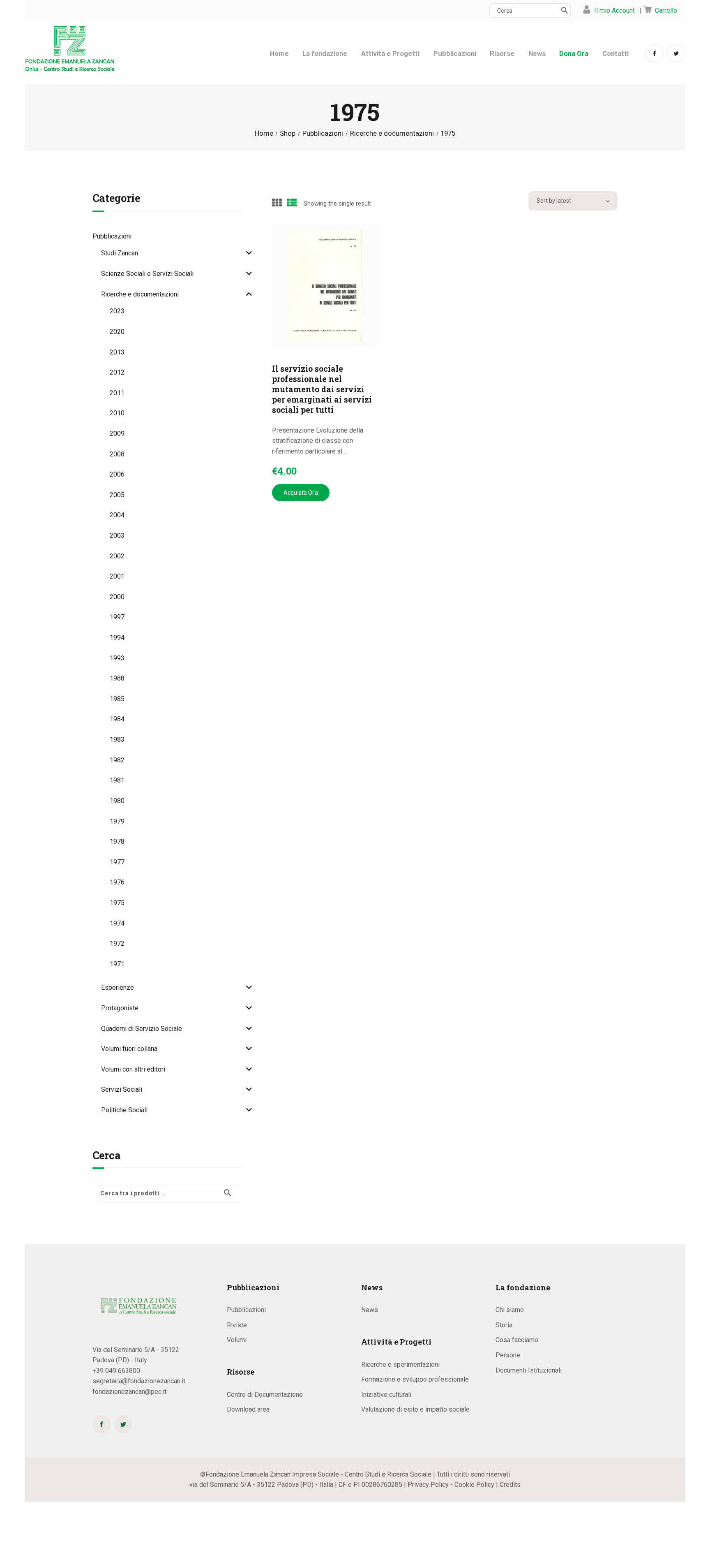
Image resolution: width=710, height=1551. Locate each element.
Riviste (237, 1325)
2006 (117, 474)
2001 (117, 576)
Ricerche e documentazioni (392, 133)
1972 (117, 943)
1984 (117, 719)
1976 (117, 882)
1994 (117, 637)
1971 (117, 964)
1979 (117, 821)
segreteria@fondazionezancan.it (138, 1381)
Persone (508, 1355)
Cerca (231, 1193)
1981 (117, 780)
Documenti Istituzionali (529, 1370)
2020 (117, 332)
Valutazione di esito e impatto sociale (415, 1409)
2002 (117, 556)
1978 (117, 841)
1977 (117, 862)
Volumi (237, 1340)
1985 (117, 699)
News (369, 1310)
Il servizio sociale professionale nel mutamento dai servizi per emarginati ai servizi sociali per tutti (322, 389)
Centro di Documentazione (265, 1394)
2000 (117, 597)
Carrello (666, 10)
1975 (117, 903)
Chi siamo (510, 1310)
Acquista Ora (301, 492)
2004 (117, 515)
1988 (117, 678)
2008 (117, 454)
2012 (117, 372)
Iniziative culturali (386, 1394)
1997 (117, 617)
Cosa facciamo (517, 1340)
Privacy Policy (428, 1484)
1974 (117, 923)
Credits (510, 1484)
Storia (504, 1325)
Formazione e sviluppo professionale (415, 1379)
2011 (117, 393)
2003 (117, 535)
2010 (117, 413)
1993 (117, 658)
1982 (117, 760)
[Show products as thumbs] (277, 203)
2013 (117, 352)
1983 (117, 739)
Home (264, 133)
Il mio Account (614, 10)
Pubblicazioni (322, 133)
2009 (117, 434)
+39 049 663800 (116, 1371)
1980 (117, 801)
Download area (248, 1409)
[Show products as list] (292, 203)
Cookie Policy (474, 1484)
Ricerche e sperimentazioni (400, 1364)
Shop (287, 133)
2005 (117, 495)
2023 (117, 311)
